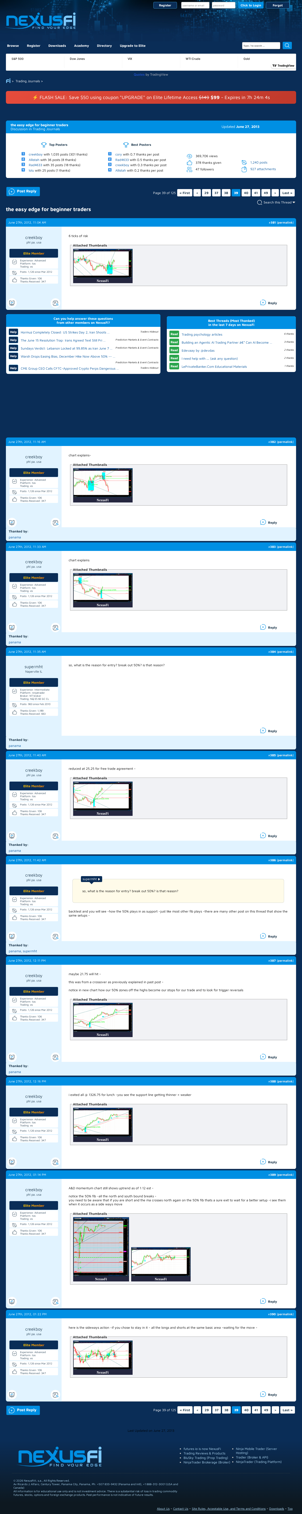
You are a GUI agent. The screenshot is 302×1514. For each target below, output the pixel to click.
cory (118, 154)
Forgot (278, 5)
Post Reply (21, 190)
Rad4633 (35, 165)
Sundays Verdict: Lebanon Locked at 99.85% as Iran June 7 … (67, 348)
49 (266, 193)
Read (174, 334)
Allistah (34, 159)
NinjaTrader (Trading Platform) (259, 1462)
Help (13, 332)
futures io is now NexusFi (202, 1449)
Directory (104, 45)
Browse (13, 45)
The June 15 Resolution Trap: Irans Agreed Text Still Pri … (63, 340)
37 (216, 193)
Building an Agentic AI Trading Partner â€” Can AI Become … (227, 342)
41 (256, 193)
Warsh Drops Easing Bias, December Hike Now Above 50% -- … (68, 356)
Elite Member (33, 253)
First (185, 193)
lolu (31, 170)
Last (287, 193)
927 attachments (263, 169)
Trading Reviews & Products (204, 1453)
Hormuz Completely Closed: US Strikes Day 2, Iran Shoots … (65, 332)
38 (226, 193)
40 (246, 193)
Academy (81, 45)
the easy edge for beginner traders (39, 125)
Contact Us (180, 1508)
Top (290, 1508)
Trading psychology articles (202, 334)
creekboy (36, 154)
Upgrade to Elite (133, 45)
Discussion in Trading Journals (35, 129)
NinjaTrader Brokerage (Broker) (207, 1462)
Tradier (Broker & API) (252, 1457)
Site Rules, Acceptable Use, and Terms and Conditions (229, 1508)
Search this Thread (278, 202)
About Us (163, 1508)
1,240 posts (258, 162)
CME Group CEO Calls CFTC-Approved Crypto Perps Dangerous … (70, 368)
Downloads (57, 45)
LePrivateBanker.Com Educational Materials (214, 366)
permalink (285, 222)
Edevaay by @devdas (198, 350)
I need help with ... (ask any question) (210, 358)
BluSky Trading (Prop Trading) (206, 1458)
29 (206, 193)
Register (165, 5)
